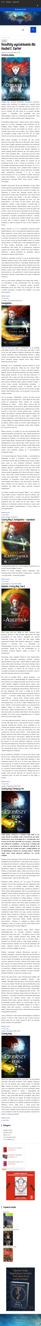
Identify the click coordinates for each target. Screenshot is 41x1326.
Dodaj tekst (16, 2)
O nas (2, 2)
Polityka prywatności (20, 1320)
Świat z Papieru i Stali (9, 1247)
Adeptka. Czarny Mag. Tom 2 (13, 586)
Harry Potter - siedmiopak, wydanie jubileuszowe (16, 1155)
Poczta (14, 1317)
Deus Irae (6, 1212)
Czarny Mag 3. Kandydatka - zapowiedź (18, 519)
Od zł (12, 1150)
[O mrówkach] (20, 1185)
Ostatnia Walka (7, 55)
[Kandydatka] (15, 326)
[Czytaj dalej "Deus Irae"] (8, 1220)
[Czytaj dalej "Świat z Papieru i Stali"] (8, 1254)
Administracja (24, 1317)
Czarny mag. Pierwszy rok (12, 788)
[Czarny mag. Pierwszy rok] (15, 812)
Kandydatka (6, 303)
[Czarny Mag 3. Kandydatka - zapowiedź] (15, 543)
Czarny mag (6, 1033)
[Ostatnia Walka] (15, 79)
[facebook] (37, 5)
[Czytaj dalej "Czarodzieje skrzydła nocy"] (8, 1238)
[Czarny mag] (15, 1056)
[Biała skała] (20, 1289)
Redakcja (8, 2)
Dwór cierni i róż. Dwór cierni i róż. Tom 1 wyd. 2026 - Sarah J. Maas (16, 1148)
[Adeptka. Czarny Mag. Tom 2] (15, 609)
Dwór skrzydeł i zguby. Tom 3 (15, 1162)
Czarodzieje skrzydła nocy (11, 1229)
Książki (7, 296)
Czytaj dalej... (5, 298)
